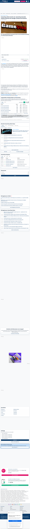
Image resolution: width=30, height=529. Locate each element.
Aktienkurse (3, 409)
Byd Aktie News (8, 496)
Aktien (4, 13)
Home (1, 13)
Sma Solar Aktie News (3, 500)
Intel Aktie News (3, 498)
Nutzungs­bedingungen (23, 510)
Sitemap (2, 510)
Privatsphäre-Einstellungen (23, 511)
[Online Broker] (5, 1)
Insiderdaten (3, 413)
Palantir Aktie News (8, 498)
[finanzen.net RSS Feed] (21, 504)
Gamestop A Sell (8, 159)
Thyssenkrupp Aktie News (20, 496)
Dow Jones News (3, 491)
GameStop (4, 63)
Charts (3, 60)
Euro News (19, 491)
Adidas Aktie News (8, 499)
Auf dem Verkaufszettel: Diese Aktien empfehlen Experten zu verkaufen (11, 205)
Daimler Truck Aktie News (19, 499)
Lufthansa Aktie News (24, 495)
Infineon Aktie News (3, 495)
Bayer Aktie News (3, 492)
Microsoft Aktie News (9, 493)
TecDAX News (23, 490)
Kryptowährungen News (25, 491)
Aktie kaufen (25, 60)
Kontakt (2, 507)
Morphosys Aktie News (9, 497)
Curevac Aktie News (25, 498)
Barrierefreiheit (22, 512)
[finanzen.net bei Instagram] (9, 504)
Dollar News (16, 491)
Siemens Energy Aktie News (15, 492)
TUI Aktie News (21, 492)
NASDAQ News (7, 491)
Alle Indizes (15, 410)
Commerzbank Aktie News (9, 494)
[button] (17, 1)
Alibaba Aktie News (16, 500)
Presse (1, 509)
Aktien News (6, 490)
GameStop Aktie (8, 13)
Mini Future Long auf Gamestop (5, 110)
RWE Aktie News (14, 495)
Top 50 (2, 412)
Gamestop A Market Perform (10, 161)
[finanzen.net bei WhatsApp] (19, 504)
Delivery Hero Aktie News (10, 500)
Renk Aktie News (19, 495)
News (5, 60)
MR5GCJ (27, 113)
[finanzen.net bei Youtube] (12, 504)
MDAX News (18, 490)
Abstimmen (15, 440)
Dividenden (15, 413)
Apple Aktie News (3, 494)
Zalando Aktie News (12, 501)
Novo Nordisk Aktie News (16, 497)
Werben (11, 508)
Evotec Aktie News (3, 497)
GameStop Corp (4, 59)
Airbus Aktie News (3, 496)
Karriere (2, 508)
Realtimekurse (3, 410)
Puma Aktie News (3, 499)
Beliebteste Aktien (16, 409)
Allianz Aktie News (3, 493)
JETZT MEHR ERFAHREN (15, 485)
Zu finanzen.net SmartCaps (15, 333)
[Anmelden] (28, 1)
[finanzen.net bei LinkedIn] (16, 504)
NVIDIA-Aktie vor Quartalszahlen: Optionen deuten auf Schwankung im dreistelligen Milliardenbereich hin (13, 200)
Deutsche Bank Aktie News (20, 493)
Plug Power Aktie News (16, 494)
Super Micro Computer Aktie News (20, 501)
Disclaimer (21, 509)
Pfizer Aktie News (22, 497)
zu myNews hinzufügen (19, 151)
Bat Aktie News (3, 501)
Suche (15, 175)
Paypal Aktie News (8, 495)
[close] (21, 513)
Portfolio (2, 415)
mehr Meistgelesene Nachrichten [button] (15, 207)
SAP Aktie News (14, 493)
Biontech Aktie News (13, 496)
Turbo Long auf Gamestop (5, 105)
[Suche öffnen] (26, 1)
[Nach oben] (28, 528)
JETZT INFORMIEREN (15, 475)
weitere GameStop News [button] (15, 229)
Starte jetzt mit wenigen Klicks (6, 94)
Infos (16, 95)
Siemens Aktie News (19, 498)
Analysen (8, 60)
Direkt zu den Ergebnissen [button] (15, 441)
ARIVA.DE (3, 518)
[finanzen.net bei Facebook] (10, 504)
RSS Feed (5, 151)
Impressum (21, 507)
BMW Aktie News (7, 501)
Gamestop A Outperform (9, 164)
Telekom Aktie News (22, 500)
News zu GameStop (13, 13)
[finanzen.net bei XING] (17, 504)
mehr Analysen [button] (15, 167)
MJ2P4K (25, 113)
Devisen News (12, 491)
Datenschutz (21, 508)
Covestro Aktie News (14, 498)
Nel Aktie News (13, 499)
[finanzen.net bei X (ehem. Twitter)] (14, 504)
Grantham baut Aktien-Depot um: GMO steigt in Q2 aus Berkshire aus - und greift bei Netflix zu (14, 198)
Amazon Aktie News (8, 492)
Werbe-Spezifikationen (13, 509)
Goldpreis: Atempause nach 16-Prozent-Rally (7, 202)
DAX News (15, 490)
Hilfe (10, 507)
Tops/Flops (15, 412)
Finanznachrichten (10, 490)
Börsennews (2, 490)
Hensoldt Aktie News (22, 494)
